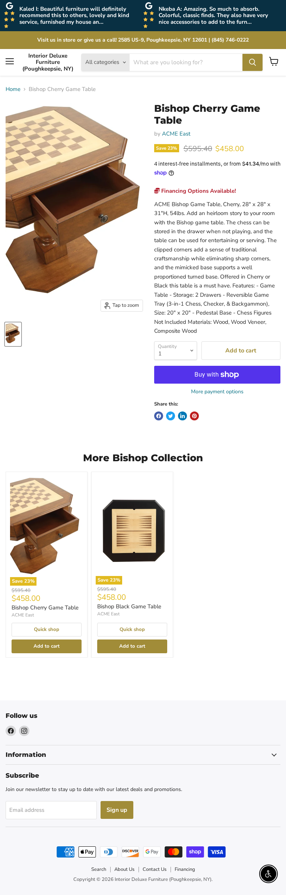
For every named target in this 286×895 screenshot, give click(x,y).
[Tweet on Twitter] (170, 415)
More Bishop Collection (143, 458)
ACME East (176, 133)
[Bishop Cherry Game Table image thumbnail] (13, 334)
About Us (124, 869)
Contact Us (154, 869)
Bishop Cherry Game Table (45, 607)
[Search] (252, 62)
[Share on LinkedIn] (182, 415)
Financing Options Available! (198, 191)
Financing (185, 869)
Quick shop (46, 629)
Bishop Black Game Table (129, 606)
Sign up (117, 810)
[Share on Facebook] (158, 415)
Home (13, 89)
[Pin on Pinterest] (194, 415)
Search (98, 869)
